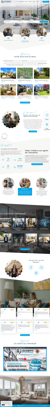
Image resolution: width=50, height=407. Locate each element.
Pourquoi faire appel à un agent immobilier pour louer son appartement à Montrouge (18, 244)
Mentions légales (39, 399)
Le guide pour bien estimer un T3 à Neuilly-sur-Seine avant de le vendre (5, 244)
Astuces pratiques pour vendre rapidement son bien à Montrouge (18, 229)
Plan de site (39, 400)
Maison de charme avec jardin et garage (42, 80)
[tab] (16, 1)
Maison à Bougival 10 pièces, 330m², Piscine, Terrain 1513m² (12, 80)
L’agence (10, 399)
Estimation (24, 399)
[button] (45, 2)
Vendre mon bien (10, 400)
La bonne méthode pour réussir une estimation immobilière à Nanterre (31, 244)
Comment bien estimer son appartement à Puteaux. (44, 229)
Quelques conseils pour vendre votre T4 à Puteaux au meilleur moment (31, 229)
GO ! (44, 21)
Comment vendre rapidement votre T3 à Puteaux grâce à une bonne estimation (44, 244)
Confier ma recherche (25, 400)
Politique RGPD (40, 403)
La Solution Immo (21, 405)
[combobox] (10, 21)
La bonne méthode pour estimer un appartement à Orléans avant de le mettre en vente (5, 230)
